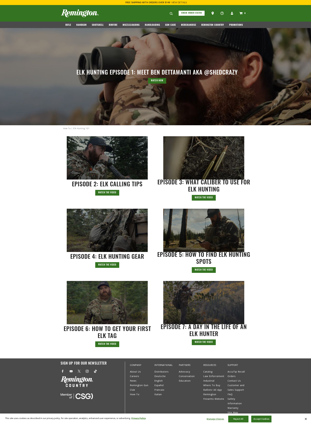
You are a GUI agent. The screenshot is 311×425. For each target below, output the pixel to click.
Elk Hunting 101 (81, 128)
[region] (155, 419)
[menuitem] (69, 25)
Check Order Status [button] (191, 13)
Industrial (208, 380)
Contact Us (234, 380)
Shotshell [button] (98, 25)
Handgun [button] (81, 25)
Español (159, 385)
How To (67, 128)
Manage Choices (215, 418)
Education (185, 380)
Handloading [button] (152, 25)
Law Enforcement (213, 376)
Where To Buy (211, 385)
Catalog (208, 371)
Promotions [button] (236, 25)
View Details (179, 2)
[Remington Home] (80, 13)
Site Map (233, 412)
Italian (158, 394)
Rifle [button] (68, 25)
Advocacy (184, 371)
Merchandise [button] (188, 25)
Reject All (238, 418)
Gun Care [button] (170, 25)
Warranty (233, 407)
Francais (159, 389)
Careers (134, 376)
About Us (135, 371)
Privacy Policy (138, 418)
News (133, 380)
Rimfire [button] (113, 25)
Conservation (187, 376)
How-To (134, 394)
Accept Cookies (261, 418)
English (158, 380)
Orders (232, 376)
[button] (213, 13)
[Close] (305, 418)
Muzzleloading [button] (131, 25)
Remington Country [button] (212, 25)
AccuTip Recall (236, 371)
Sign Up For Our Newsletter (84, 364)
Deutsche (160, 376)
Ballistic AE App (212, 389)
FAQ (230, 394)
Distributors (161, 371)
